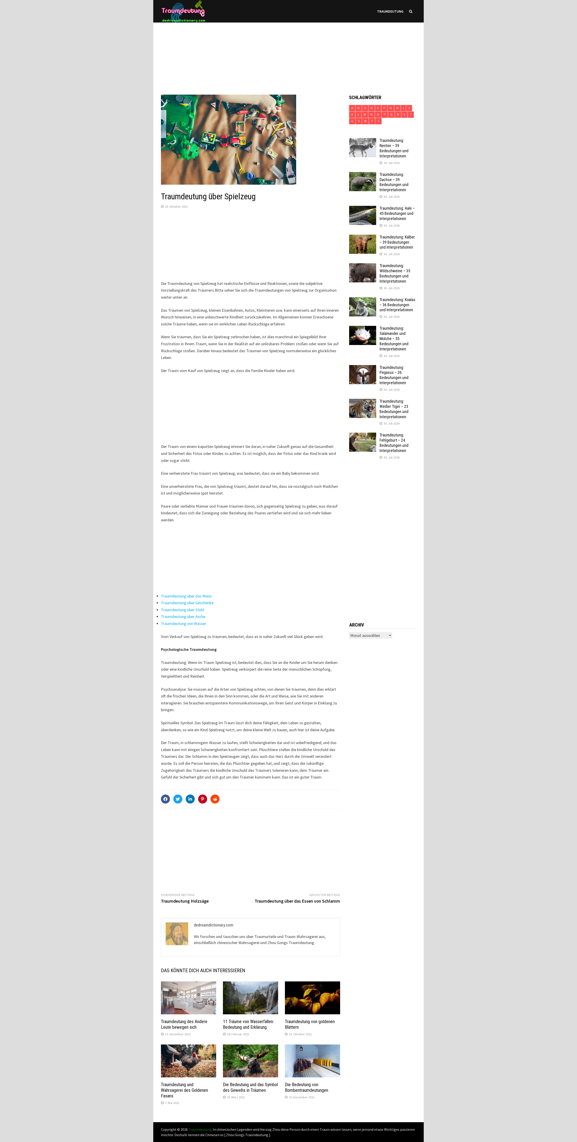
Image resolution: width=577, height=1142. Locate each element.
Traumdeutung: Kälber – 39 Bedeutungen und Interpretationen (397, 242)
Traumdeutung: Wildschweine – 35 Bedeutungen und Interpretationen (395, 273)
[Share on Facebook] (165, 799)
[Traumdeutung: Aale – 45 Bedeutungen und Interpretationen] (362, 208)
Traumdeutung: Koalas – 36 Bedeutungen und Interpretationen (397, 304)
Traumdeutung (390, 11)
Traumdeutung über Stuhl (182, 609)
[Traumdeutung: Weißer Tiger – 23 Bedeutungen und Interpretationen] (362, 401)
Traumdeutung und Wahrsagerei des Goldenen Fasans (184, 1090)
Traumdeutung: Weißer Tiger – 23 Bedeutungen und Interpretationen (394, 409)
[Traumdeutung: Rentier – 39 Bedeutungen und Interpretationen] (362, 141)
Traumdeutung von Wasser (183, 623)
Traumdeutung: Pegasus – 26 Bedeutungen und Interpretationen (394, 375)
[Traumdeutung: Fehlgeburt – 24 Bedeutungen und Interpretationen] (362, 435)
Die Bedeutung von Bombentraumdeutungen (306, 1087)
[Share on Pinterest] (202, 799)
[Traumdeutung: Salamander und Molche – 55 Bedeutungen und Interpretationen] (362, 328)
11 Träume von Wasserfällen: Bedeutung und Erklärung (248, 1024)
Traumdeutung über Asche (183, 616)
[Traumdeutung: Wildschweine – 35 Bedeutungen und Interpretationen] (362, 266)
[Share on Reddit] (215, 799)
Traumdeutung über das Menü (186, 596)
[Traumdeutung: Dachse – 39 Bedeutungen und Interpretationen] (362, 175)
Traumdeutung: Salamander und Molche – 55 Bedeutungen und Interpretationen (394, 338)
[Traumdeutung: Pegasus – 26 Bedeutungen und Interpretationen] (362, 368)
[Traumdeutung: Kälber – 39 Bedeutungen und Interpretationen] (362, 237)
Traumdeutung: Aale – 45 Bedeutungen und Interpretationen (397, 213)
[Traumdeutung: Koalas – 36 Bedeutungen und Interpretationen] (362, 300)
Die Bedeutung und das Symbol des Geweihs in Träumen (250, 1087)
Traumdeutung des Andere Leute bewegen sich (184, 1024)
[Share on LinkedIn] (190, 799)
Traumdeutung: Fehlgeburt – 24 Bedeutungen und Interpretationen (394, 443)
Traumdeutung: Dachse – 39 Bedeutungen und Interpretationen (394, 182)
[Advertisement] (288, 54)
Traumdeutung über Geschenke (187, 602)
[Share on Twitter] (177, 799)
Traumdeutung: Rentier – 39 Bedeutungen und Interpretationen (394, 148)
